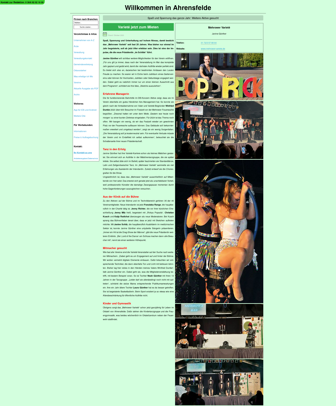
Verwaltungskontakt (83, 58)
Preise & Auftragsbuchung (86, 137)
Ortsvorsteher (80, 70)
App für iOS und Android (85, 109)
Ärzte (76, 46)
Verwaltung (79, 52)
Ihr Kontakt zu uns (83, 152)
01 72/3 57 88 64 (209, 42)
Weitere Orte (79, 115)
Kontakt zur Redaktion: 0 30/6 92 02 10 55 (22, 2)
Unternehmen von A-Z (84, 40)
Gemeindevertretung (83, 64)
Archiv (77, 94)
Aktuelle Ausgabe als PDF (86, 88)
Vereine (77, 82)
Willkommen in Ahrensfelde (168, 7)
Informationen (80, 131)
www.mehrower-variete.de (213, 48)
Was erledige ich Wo (83, 76)
